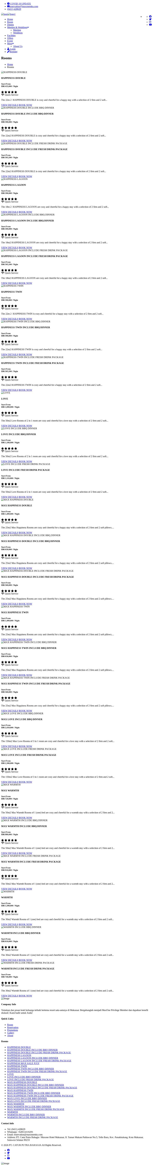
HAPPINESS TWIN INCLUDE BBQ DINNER (30, 1068)
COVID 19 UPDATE (20, 3)
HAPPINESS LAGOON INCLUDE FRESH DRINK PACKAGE (39, 1060)
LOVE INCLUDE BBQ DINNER (24, 1077)
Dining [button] (10, 24)
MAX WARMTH (15, 1104)
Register (13, 51)
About (10, 1035)
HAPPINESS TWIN (17, 1066)
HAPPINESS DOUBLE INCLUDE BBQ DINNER (32, 1050)
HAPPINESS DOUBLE (19, 1047)
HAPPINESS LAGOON (19, 1055)
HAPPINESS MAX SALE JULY (23, 1063)
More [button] (9, 43)
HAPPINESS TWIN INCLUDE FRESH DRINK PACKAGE (37, 1071)
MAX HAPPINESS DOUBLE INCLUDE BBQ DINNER (35, 1085)
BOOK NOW (25, 105)
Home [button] (10, 19)
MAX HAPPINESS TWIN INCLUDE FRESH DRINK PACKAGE (40, 1095)
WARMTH (12, 1112)
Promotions (12, 1030)
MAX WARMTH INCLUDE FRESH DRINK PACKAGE (35, 1109)
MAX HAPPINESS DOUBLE (22, 1082)
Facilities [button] (11, 35)
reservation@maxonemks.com (24, 6)
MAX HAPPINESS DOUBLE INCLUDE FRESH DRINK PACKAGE (42, 1087)
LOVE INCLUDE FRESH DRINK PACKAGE (30, 1079)
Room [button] (10, 22)
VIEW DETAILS (9, 105)
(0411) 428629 (14, 9)
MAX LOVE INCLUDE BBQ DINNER (27, 1098)
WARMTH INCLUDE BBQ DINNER (26, 1114)
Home (10, 64)
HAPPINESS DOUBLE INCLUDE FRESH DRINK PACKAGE (39, 1052)
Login (12, 49)
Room (10, 1024)
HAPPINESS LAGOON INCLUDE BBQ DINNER (32, 1058)
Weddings (18, 32)
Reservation (12, 1027)
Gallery (10, 1033)
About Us (17, 46)
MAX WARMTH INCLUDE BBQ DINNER (29, 1106)
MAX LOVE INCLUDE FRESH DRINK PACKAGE (33, 1101)
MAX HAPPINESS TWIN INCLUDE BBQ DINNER (33, 1093)
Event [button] (10, 41)
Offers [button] (10, 38)
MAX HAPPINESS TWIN (20, 1090)
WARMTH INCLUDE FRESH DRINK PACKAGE (32, 1117)
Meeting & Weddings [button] (17, 27)
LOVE (10, 1074)
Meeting (17, 30)
